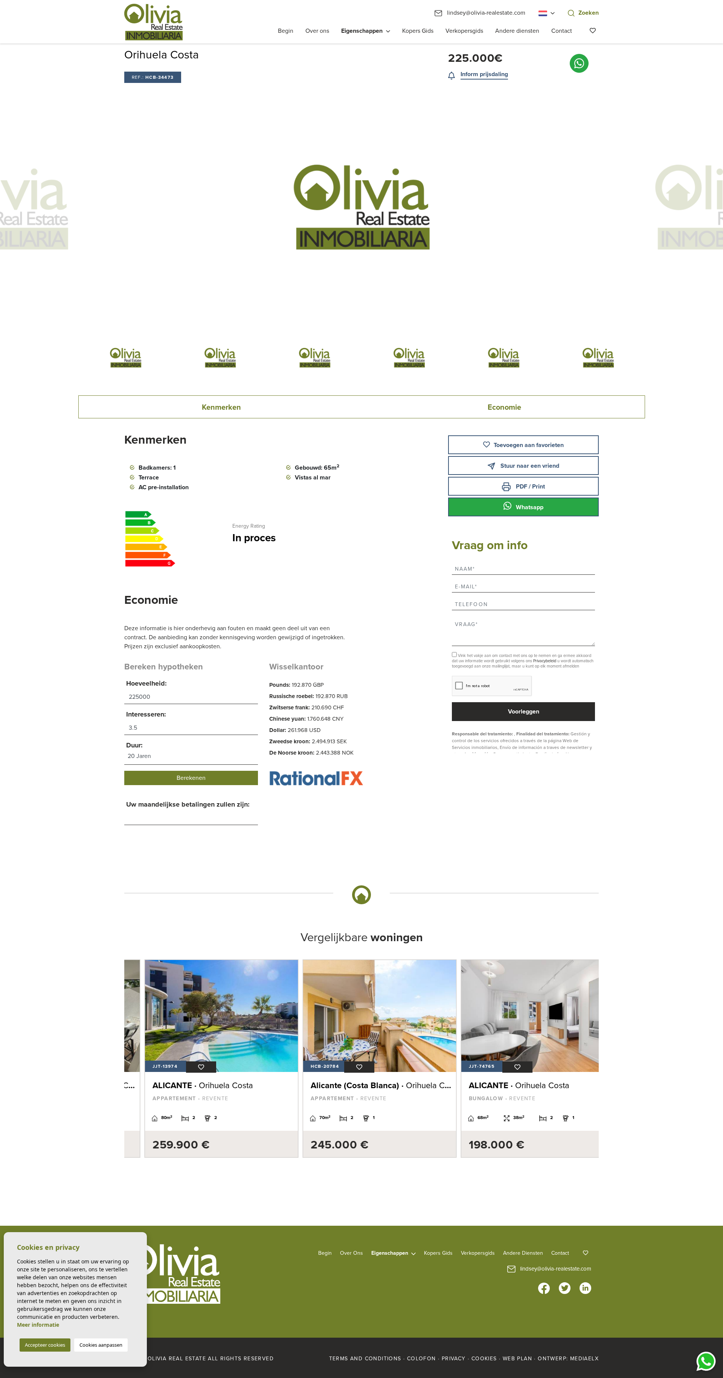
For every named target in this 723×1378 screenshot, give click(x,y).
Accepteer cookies (45, 1344)
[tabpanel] (203, 1058)
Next (632, 207)
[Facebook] (544, 1288)
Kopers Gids (417, 31)
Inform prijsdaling (484, 74)
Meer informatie (38, 1324)
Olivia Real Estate (153, 22)
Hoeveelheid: (146, 683)
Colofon (421, 1358)
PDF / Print (529, 486)
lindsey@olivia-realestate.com (485, 13)
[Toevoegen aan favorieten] (183, 1067)
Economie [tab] (504, 407)
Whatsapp (528, 507)
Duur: (134, 745)
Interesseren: (146, 714)
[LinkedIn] (585, 1288)
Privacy (454, 1358)
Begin (285, 31)
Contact (561, 31)
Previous (90, 207)
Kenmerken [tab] (221, 407)
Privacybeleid (545, 660)
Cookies (484, 1358)
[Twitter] (564, 1288)
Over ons (317, 31)
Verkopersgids (464, 31)
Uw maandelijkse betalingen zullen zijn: (188, 804)
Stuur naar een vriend (529, 466)
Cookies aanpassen (100, 1344)
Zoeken (588, 13)
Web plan (517, 1358)
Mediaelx (584, 1358)
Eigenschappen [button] (362, 31)
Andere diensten (517, 31)
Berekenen (191, 778)
